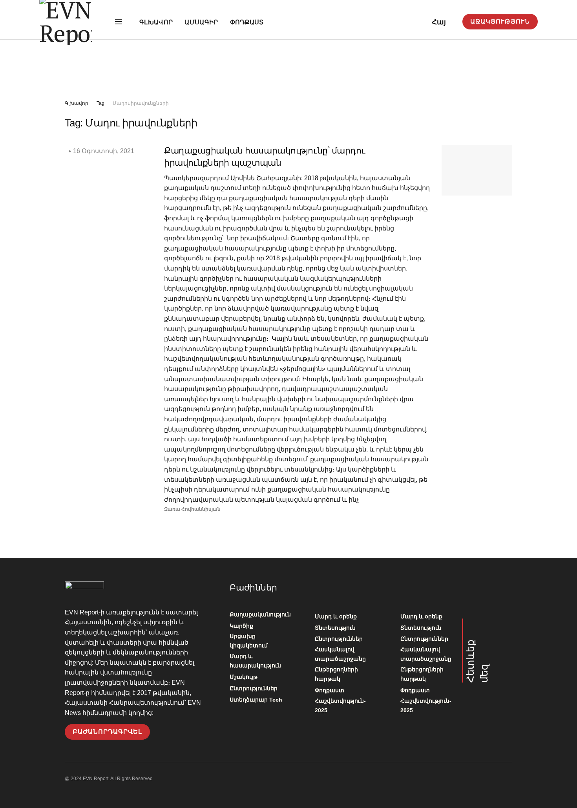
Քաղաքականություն (260, 614)
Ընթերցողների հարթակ (336, 674)
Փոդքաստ (247, 22)
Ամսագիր (201, 22)
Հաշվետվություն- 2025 (340, 705)
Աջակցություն (500, 21)
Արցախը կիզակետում (249, 641)
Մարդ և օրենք (336, 616)
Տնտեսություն (335, 628)
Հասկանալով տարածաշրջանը (340, 654)
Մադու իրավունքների (141, 103)
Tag (100, 103)
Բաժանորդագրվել (107, 731)
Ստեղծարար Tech (256, 699)
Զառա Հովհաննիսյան (192, 509)
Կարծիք (241, 626)
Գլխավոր (156, 22)
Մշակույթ (243, 677)
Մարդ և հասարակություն (255, 661)
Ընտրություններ (254, 688)
